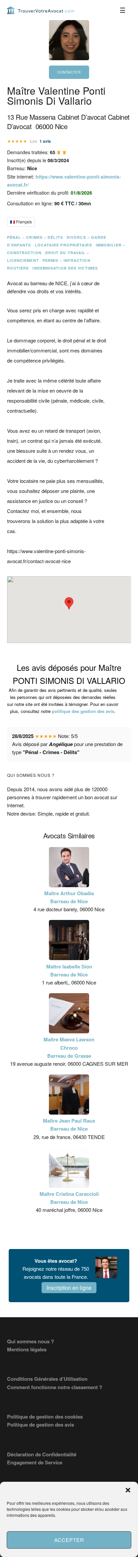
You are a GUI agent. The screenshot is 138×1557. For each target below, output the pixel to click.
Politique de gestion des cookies (45, 1416)
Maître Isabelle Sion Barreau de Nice (69, 970)
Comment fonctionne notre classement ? (54, 1387)
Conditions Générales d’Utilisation (47, 1378)
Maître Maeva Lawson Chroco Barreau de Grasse (69, 1047)
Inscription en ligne (69, 1287)
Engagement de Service (34, 1462)
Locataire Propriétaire (63, 244)
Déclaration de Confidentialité (41, 1454)
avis (45, 141)
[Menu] (122, 10)
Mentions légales (27, 1349)
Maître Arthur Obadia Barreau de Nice (69, 897)
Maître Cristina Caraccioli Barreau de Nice (69, 1198)
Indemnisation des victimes (65, 268)
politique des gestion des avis (83, 711)
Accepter (69, 1539)
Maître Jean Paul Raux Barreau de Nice (69, 1124)
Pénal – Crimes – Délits (35, 237)
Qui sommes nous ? (30, 1341)
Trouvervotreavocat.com (40, 10)
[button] (128, 1490)
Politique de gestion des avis (40, 1424)
